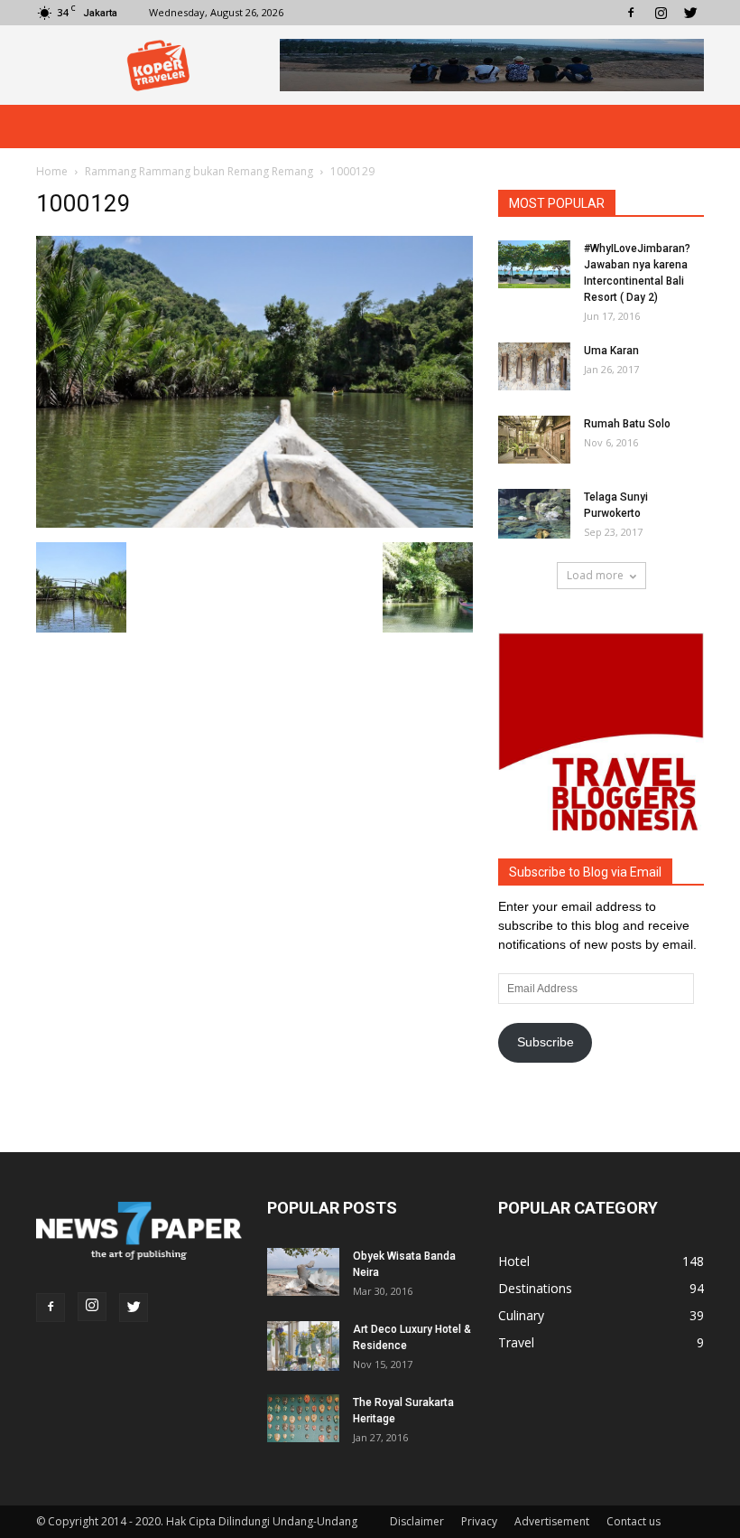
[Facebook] (630, 12)
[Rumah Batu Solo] (534, 440)
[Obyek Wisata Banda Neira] (303, 1272)
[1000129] (254, 523)
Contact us (633, 1521)
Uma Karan (611, 350)
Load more (595, 575)
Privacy (479, 1521)
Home (52, 171)
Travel (516, 1342)
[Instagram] (660, 12)
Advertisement (551, 1521)
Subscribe (545, 1042)
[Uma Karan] (534, 366)
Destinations (535, 1288)
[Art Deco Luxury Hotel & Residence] (303, 1346)
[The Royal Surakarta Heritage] (303, 1418)
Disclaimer (417, 1521)
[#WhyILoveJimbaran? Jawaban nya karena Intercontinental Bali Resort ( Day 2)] (534, 264)
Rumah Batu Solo (627, 423)
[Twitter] (690, 12)
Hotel (514, 1261)
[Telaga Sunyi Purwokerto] (534, 514)
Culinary (521, 1315)
